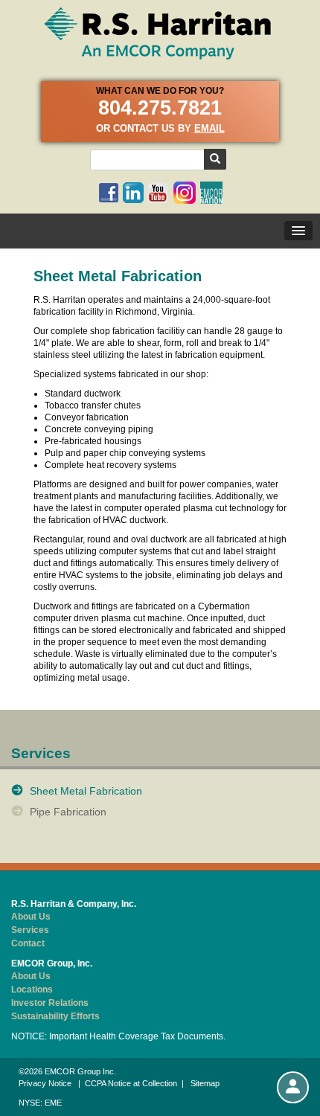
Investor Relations (50, 1003)
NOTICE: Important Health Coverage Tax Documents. (118, 1036)
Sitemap (205, 1083)
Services (30, 930)
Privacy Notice (45, 1083)
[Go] (215, 159)
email (209, 128)
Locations (32, 989)
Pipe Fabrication (68, 812)
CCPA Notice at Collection (131, 1083)
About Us (31, 916)
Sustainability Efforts (55, 1016)
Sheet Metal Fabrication (86, 791)
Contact (28, 943)
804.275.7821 (160, 108)
